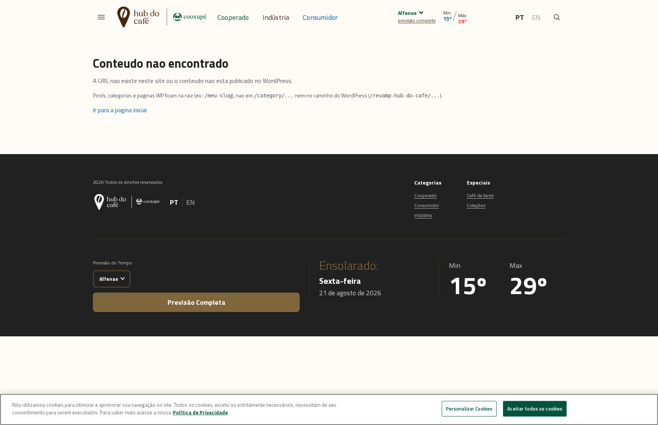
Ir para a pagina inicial (120, 110)
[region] (329, 409)
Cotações (476, 205)
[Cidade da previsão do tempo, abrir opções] (122, 277)
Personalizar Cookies (469, 408)
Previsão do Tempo (112, 262)
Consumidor (320, 17)
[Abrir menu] (101, 17)
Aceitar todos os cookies (534, 408)
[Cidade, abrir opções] (421, 12)
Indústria (276, 17)
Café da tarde (480, 195)
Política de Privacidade (200, 412)
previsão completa (417, 20)
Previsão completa (196, 302)
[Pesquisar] (556, 17)
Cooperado (233, 17)
